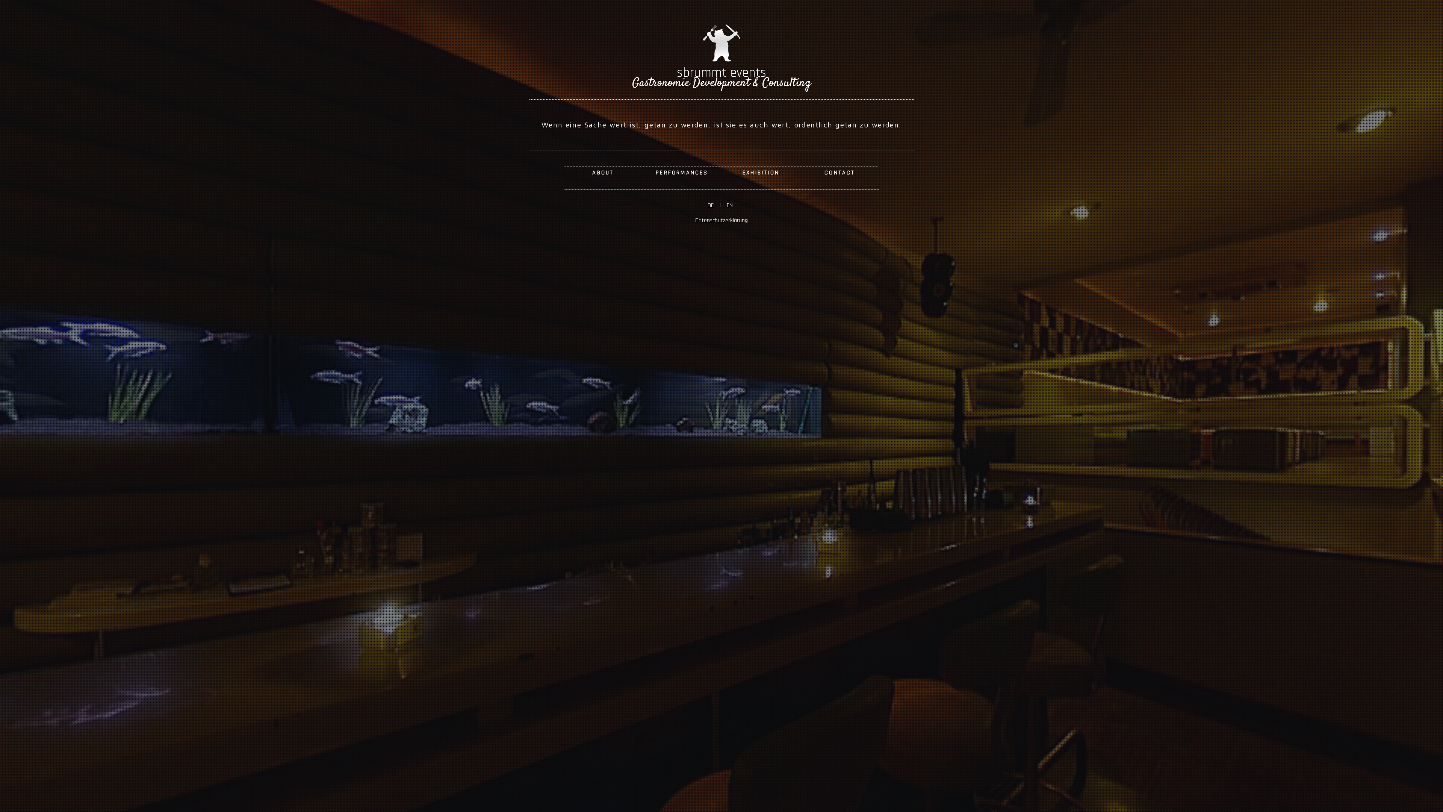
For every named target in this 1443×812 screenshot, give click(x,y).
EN (728, 205)
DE (714, 205)
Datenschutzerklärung (721, 220)
